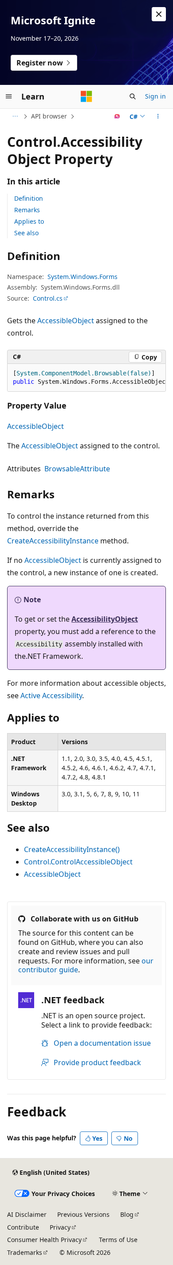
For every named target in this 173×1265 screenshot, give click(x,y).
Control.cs (48, 298)
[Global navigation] (9, 96)
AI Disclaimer (27, 1214)
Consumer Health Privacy (44, 1239)
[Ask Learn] (117, 116)
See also (26, 233)
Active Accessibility (51, 695)
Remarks (27, 210)
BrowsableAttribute (77, 469)
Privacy (60, 1227)
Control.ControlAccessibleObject (78, 862)
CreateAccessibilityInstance (52, 541)
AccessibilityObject (104, 619)
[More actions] (158, 116)
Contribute (23, 1227)
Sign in (155, 96)
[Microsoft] (86, 96)
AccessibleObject (65, 320)
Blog (127, 1214)
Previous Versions (83, 1214)
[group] (86, 378)
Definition (28, 198)
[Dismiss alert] (159, 14)
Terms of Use (118, 1239)
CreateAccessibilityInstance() (72, 849)
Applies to (29, 221)
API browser (49, 116)
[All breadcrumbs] (15, 116)
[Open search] (133, 96)
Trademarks (24, 1252)
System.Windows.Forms (82, 276)
